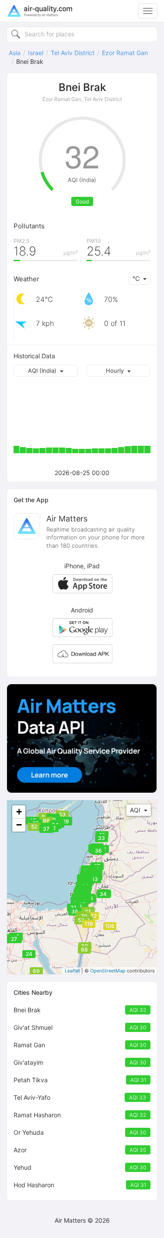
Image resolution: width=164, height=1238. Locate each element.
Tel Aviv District (72, 52)
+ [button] (19, 811)
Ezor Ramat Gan (125, 52)
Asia (15, 52)
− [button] (19, 824)
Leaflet (72, 971)
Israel (35, 52)
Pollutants (29, 226)
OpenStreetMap (108, 971)
